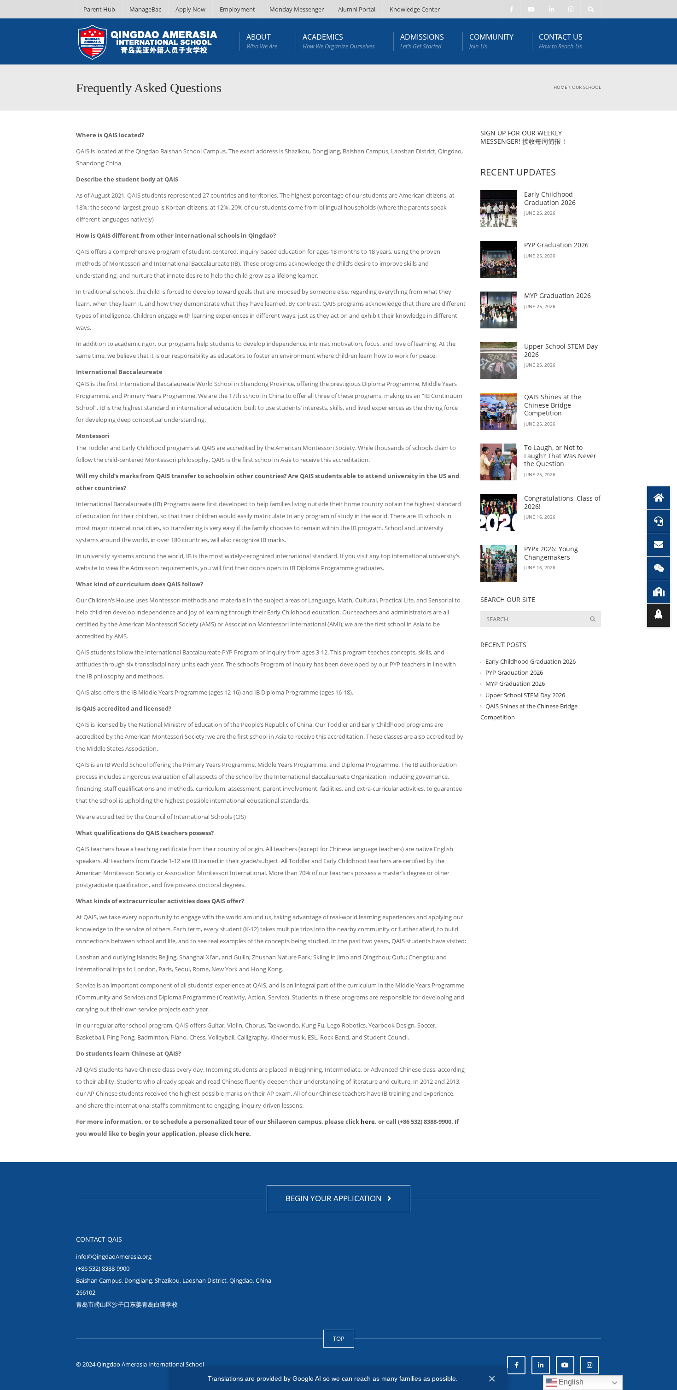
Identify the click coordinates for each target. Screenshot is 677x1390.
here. (243, 1133)
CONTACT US (561, 41)
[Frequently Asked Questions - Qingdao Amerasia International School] (147, 41)
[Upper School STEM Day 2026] (498, 360)
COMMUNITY (491, 41)
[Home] (658, 497)
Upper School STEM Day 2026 (561, 350)
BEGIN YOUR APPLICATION (335, 1198)
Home (560, 87)
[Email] (658, 544)
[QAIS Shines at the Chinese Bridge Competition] (498, 411)
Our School (586, 87)
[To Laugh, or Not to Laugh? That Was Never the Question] (498, 462)
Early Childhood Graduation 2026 (550, 198)
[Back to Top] (658, 615)
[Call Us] (658, 521)
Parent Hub (99, 9)
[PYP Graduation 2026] (498, 259)
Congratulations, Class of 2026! (562, 502)
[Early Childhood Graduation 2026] (498, 208)
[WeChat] (658, 568)
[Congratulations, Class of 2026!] (498, 512)
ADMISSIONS (422, 41)
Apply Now (190, 9)
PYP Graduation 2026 (556, 244)
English (570, 1382)
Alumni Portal (356, 9)
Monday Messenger (296, 9)
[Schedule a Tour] (658, 591)
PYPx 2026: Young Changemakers (551, 552)
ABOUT (261, 41)
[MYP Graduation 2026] (498, 310)
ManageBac (145, 9)
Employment (237, 9)
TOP (338, 1338)
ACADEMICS (339, 41)
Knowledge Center (415, 9)
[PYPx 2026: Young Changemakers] (498, 563)
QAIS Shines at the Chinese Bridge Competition (552, 404)
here (368, 1121)
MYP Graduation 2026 (557, 295)
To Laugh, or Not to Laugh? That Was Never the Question (560, 455)
